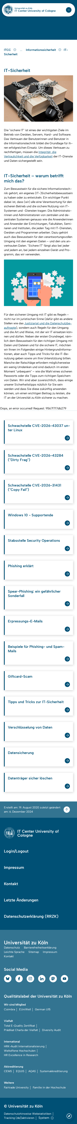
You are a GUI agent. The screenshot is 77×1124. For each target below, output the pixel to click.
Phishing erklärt (21, 566)
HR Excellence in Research (21, 1055)
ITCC (8, 50)
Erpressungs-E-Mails (25, 621)
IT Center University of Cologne (35, 11)
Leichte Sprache (14, 952)
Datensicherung (21, 753)
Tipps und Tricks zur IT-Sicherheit (36, 702)
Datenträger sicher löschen (30, 778)
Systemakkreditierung (54, 1071)
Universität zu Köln (30, 8)
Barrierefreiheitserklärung (40, 947)
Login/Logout (16, 851)
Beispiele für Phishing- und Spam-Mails (36, 648)
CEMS (8, 1071)
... (21, 50)
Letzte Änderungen (21, 900)
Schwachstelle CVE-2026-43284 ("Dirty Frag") (35, 457)
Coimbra (9, 1009)
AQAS (32, 1071)
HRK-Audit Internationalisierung (24, 1046)
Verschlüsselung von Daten (30, 727)
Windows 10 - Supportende (30, 515)
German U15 (43, 1009)
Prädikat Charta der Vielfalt (21, 1030)
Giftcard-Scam (20, 676)
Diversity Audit (51, 1030)
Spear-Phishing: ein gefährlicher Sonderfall (34, 593)
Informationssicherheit (41, 50)
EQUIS (20, 1071)
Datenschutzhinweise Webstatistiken (27, 1113)
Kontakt (11, 883)
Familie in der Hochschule (49, 1087)
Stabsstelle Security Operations (34, 540)
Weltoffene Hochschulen (20, 1050)
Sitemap (33, 952)
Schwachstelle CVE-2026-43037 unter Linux (39, 427)
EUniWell (25, 1009)
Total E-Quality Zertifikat (19, 1025)
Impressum (14, 867)
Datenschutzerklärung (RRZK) (31, 916)
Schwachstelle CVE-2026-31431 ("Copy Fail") (34, 487)
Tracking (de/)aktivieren (19, 1118)
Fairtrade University (16, 1087)
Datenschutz (12, 947)
